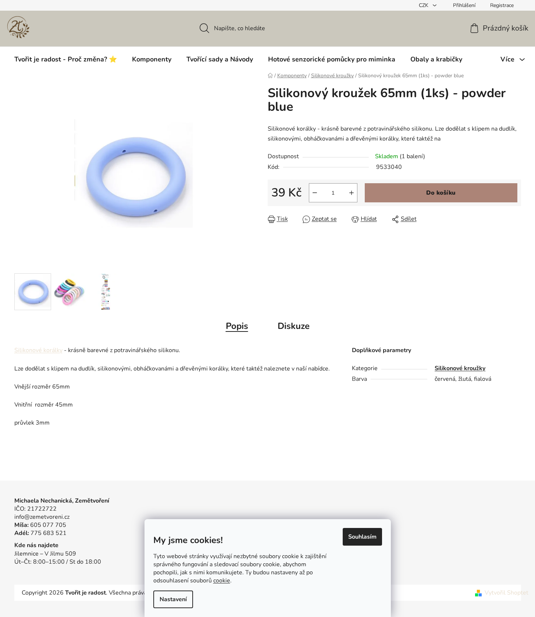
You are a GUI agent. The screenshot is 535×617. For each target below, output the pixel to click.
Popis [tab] (237, 326)
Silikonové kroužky (460, 368)
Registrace (502, 5)
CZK (424, 5)
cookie (221, 581)
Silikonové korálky (38, 350)
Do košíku (441, 193)
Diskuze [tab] (294, 326)
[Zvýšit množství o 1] (351, 193)
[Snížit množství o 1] (314, 193)
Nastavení (173, 599)
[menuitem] (65, 59)
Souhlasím (362, 537)
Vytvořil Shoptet (506, 593)
